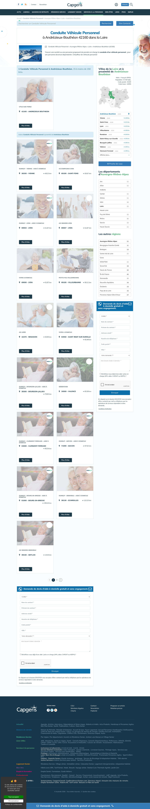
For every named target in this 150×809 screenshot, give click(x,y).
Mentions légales (77, 708)
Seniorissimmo (46, 781)
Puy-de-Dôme (114, 214)
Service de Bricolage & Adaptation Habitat (100, 758)
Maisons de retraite (40, 12)
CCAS (54, 742)
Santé (56, 726)
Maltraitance (118, 742)
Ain (114, 181)
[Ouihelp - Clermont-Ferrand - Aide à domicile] (35, 424)
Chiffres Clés (72, 733)
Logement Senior (74, 12)
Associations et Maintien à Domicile (103, 753)
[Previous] (49, 580)
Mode (66, 768)
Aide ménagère (69, 750)
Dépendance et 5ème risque (74, 724)
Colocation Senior (87, 764)
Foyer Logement (91, 730)
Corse (102, 258)
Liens (117, 12)
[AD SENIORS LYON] (75, 206)
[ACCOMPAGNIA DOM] (75, 151)
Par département (56, 737)
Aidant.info (64, 782)
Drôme (114, 198)
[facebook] (18, 4)
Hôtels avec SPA (47, 768)
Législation (62, 733)
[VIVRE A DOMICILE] (75, 315)
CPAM (49, 742)
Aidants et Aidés (92, 724)
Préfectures (113, 741)
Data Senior (80, 726)
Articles (51, 724)
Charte (73, 711)
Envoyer (55, 671)
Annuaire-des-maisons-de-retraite (115, 781)
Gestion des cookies (89, 791)
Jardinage (78, 758)
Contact (33, 4)
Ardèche (103, 190)
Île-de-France (114, 274)
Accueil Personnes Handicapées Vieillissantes (115, 730)
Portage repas (110, 750)
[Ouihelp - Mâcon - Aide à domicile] (75, 424)
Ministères (49, 741)
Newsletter (43, 4)
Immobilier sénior (73, 764)
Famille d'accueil (105, 731)
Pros (124, 12)
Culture (72, 726)
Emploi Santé (46, 771)
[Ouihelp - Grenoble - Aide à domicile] (75, 478)
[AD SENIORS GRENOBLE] (35, 533)
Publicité (94, 711)
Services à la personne (93, 12)
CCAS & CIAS (67, 748)
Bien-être (109, 12)
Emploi (130, 12)
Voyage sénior (81, 768)
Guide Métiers (66, 771)
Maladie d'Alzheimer (64, 730)
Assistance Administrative (59, 753)
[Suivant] (60, 580)
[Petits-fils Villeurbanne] (75, 260)
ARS (42, 741)
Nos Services (46, 777)
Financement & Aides (49, 733)
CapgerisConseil (59, 781)
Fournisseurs (45, 775)
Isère (114, 202)
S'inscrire (125, 4)
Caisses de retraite (94, 742)
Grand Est (114, 266)
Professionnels (22, 775)
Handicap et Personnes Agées (122, 724)
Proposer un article (118, 706)
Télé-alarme (122, 758)
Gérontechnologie (75, 777)
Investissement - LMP (101, 775)
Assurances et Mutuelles (77, 742)
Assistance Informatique (79, 753)
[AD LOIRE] (35, 315)
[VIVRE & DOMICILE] (35, 260)
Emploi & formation (24, 771)
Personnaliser (13, 801)
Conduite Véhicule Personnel (87, 755)
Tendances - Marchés (60, 777)
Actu (19, 12)
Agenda (26, 12)
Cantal (114, 194)
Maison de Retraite (48, 730)
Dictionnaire (82, 733)
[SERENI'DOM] (75, 369)
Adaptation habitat (123, 764)
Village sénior (61, 764)
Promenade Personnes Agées (110, 755)
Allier (114, 186)
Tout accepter (13, 797)
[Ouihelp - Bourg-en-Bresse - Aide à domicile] (35, 478)
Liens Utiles (20, 741)
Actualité (19, 724)
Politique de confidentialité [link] (13, 804)
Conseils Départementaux (98, 741)
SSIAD (78, 751)
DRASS (121, 741)
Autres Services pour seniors (65, 760)
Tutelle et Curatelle (48, 744)
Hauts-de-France (114, 270)
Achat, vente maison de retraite (95, 777)
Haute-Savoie (114, 227)
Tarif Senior (58, 768)
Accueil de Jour (78, 730)
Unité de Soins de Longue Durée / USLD (56, 731)
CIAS (59, 742)
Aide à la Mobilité (68, 755)
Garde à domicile (82, 750)
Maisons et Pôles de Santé (89, 782)
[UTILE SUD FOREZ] (35, 90)
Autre (103, 733)
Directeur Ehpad (94, 733)
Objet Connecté (114, 777)
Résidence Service (58, 12)
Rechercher (107, 23)
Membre (117, 5)
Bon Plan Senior (47, 726)
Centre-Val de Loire (114, 254)
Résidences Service (23, 737)
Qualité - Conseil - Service (72, 775)
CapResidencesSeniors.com (76, 781)
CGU (72, 706)
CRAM (43, 742)
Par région (45, 737)
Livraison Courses (97, 750)
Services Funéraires (84, 760)
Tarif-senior (73, 782)
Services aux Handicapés (65, 751)
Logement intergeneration (105, 764)
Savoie (114, 223)
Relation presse (116, 708)
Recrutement (56, 775)
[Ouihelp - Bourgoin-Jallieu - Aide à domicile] (35, 369)
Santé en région (60, 741)
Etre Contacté (125, 23)
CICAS (81, 748)
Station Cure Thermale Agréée (98, 768)
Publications (63, 726)
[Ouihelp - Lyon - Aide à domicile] (35, 206)
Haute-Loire (104, 210)
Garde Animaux (68, 758)
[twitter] (22, 4)
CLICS (64, 742)
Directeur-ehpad (94, 781)
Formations (56, 771)
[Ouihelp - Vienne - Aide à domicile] (35, 151)
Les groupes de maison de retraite (85, 731)
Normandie (114, 278)
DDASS (128, 741)
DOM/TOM (114, 262)
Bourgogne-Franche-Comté (114, 245)
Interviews (59, 724)
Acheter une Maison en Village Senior (100, 737)
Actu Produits (104, 724)
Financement (87, 775)
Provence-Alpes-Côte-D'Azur (114, 295)
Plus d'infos (26, 126)
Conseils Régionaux (80, 741)
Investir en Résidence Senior (74, 737)
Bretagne (114, 249)
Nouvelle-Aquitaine (114, 282)
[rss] (25, 4)
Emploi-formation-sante (50, 782)
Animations (116, 731)
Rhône (114, 219)
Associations (107, 742)
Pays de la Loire (114, 291)
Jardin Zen (115, 768)
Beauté (72, 768)
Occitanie (114, 286)
